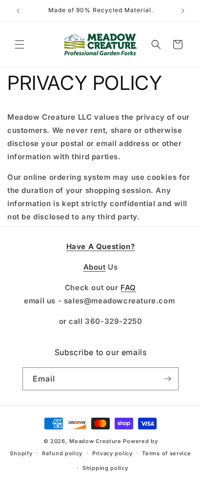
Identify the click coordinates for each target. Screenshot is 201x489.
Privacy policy (112, 453)
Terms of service (166, 453)
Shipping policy (105, 468)
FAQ (128, 287)
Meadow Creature (95, 441)
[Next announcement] (183, 10)
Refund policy (62, 453)
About (94, 267)
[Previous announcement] (18, 10)
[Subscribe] (167, 378)
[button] (19, 44)
